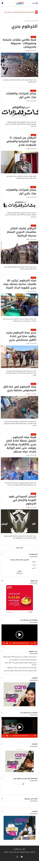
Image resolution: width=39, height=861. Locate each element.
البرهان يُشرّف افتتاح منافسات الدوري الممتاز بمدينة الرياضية (21, 232)
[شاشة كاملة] (4, 643)
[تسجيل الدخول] (2, 4)
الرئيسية (34, 20)
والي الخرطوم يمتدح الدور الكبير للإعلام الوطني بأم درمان (20, 670)
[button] (19, 635)
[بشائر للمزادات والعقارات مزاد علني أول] (19, 111)
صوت (33, 565)
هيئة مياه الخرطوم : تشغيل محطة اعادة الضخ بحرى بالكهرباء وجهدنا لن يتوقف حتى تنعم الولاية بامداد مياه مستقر (20, 444)
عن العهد (32, 852)
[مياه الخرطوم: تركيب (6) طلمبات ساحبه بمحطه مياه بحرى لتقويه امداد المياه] (19, 304)
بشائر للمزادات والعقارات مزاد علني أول (21, 95)
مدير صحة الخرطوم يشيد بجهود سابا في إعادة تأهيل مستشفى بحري (21, 336)
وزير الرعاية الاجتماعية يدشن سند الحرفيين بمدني (22, 660)
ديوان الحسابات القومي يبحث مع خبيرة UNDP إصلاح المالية (19, 657)
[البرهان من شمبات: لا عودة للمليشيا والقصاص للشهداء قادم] (19, 162)
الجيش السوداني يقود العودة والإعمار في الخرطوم (22, 500)
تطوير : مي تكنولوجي (19, 849)
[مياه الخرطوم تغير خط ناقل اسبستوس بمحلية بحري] (19, 407)
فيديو (33, 568)
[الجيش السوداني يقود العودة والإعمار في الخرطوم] (19, 521)
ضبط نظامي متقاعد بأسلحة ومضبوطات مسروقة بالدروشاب (19, 43)
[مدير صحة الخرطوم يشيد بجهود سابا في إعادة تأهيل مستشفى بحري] (19, 357)
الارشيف (6, 852)
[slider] (21, 643)
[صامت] (7, 643)
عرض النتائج (19, 573)
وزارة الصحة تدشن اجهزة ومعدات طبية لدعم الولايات (21, 667)
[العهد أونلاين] (19, 3)
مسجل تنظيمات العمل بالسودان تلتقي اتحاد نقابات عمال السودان (20, 663)
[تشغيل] (35, 643)
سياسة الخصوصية (24, 852)
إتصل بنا (11, 852)
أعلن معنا (16, 852)
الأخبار (33, 37)
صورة (33, 562)
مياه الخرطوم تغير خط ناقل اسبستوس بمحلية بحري (19, 388)
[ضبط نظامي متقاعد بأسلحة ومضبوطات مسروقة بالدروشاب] (19, 65)
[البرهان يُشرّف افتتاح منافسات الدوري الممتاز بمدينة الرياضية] (19, 252)
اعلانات (33, 91)
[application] (19, 634)
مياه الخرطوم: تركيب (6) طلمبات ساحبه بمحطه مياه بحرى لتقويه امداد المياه (19, 284)
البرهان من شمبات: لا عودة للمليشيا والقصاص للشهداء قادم (21, 141)
